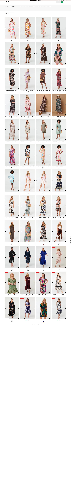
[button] (5, 28)
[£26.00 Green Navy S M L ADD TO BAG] (43, 308)
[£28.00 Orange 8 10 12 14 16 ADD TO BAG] (27, 28)
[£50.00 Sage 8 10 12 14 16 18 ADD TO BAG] (59, 105)
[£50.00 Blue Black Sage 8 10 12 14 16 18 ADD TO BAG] (43, 257)
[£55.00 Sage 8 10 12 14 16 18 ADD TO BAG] (27, 231)
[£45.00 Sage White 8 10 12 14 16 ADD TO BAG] (59, 130)
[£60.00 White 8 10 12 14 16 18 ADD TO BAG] (12, 180)
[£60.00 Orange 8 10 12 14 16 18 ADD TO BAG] (43, 155)
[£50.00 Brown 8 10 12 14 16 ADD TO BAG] (43, 53)
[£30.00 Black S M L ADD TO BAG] (12, 206)
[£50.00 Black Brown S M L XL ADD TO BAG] (43, 231)
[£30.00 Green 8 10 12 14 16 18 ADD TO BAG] (59, 53)
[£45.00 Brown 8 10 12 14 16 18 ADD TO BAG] (43, 105)
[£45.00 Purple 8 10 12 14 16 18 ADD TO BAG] (12, 105)
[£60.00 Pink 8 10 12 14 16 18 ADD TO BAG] (27, 105)
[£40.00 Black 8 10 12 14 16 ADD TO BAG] (27, 53)
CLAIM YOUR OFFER (70, 240)
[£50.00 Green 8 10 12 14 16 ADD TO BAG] (59, 28)
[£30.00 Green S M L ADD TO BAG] (27, 206)
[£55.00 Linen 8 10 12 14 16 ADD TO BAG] (27, 130)
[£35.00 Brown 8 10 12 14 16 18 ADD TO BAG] (43, 79)
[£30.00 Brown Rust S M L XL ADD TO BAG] (12, 231)
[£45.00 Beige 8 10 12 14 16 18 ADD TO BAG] (12, 130)
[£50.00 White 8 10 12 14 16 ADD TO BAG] (12, 53)
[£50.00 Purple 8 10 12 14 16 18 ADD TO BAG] (27, 79)
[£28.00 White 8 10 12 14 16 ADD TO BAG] (43, 28)
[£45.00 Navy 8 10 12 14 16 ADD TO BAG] (27, 257)
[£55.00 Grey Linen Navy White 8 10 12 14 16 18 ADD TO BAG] (43, 130)
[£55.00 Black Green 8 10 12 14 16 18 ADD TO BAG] (12, 79)
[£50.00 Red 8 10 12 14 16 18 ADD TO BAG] (59, 79)
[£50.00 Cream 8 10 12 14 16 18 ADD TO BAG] (59, 155)
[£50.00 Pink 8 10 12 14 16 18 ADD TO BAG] (12, 28)
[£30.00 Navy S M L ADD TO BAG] (59, 180)
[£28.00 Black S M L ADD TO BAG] (27, 155)
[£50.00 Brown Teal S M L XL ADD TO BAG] (59, 231)
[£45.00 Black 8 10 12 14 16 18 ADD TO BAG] (59, 206)
